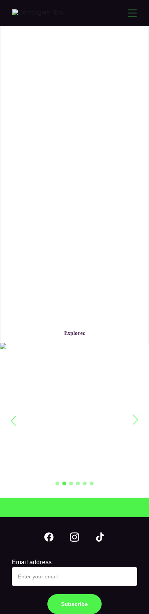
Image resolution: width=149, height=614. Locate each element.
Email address (32, 562)
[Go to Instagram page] (74, 537)
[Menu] (132, 13)
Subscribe (74, 604)
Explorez (74, 333)
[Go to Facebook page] (48, 537)
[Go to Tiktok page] (100, 537)
